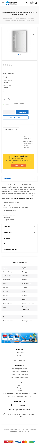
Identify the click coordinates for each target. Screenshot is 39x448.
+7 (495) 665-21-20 (20, 405)
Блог (19, 385)
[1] (4, 65)
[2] (5, 65)
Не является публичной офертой (19, 396)
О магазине (20, 352)
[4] (9, 65)
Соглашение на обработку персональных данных (19, 393)
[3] (7, 65)
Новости (19, 355)
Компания (19, 349)
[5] (11, 65)
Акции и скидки (19, 361)
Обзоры (19, 388)
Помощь (19, 382)
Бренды (19, 391)
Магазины (19, 358)
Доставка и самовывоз (19, 371)
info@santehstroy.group (21, 410)
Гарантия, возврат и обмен (19, 377)
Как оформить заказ (19, 369)
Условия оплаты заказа (19, 374)
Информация (19, 365)
